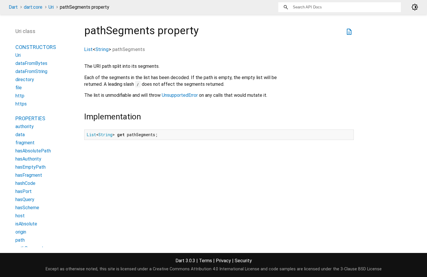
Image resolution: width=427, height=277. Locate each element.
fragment (25, 142)
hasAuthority (28, 159)
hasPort (23, 191)
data (20, 134)
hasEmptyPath (30, 167)
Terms (205, 260)
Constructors (35, 47)
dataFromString (31, 71)
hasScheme (27, 207)
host (20, 215)
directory (24, 79)
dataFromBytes (31, 63)
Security (243, 260)
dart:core (33, 7)
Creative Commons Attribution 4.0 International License (206, 269)
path (20, 240)
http (19, 96)
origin (20, 232)
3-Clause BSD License (361, 269)
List (88, 49)
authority (24, 126)
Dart (13, 7)
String (102, 49)
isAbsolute (26, 224)
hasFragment (28, 175)
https (21, 104)
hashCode (25, 183)
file (18, 87)
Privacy (223, 260)
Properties (30, 118)
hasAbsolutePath (33, 151)
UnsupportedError (180, 95)
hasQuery (24, 199)
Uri (51, 7)
